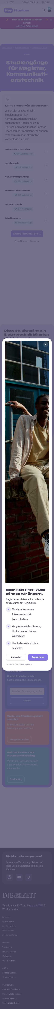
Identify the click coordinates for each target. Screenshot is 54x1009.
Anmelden (16, 657)
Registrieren (38, 657)
